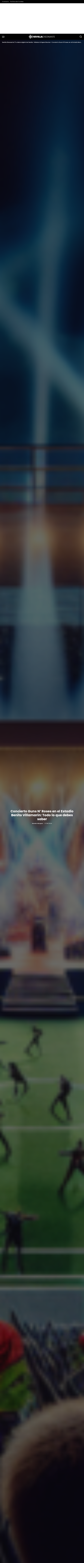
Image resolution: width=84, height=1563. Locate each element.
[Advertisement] (42, 18)
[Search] (80, 37)
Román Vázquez (37, 823)
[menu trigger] (4, 37)
